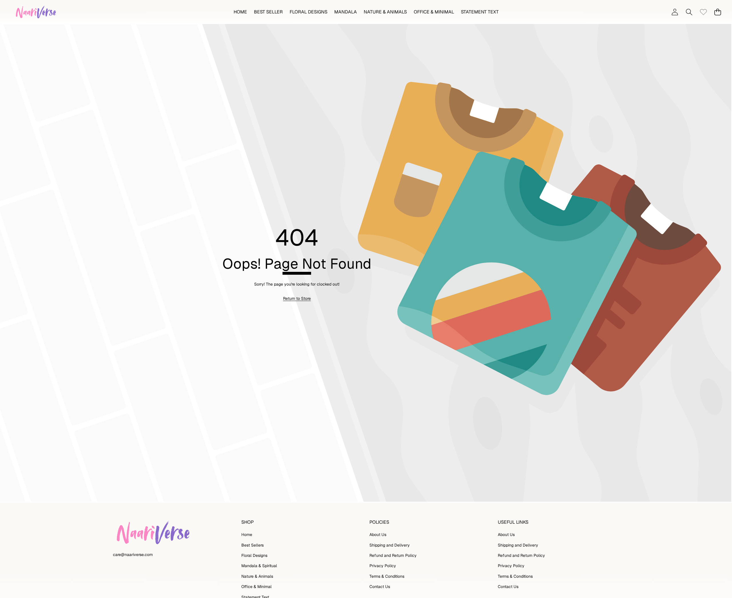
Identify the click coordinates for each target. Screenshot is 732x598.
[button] (717, 12)
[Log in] (674, 12)
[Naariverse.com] (35, 12)
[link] (703, 12)
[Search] (689, 12)
